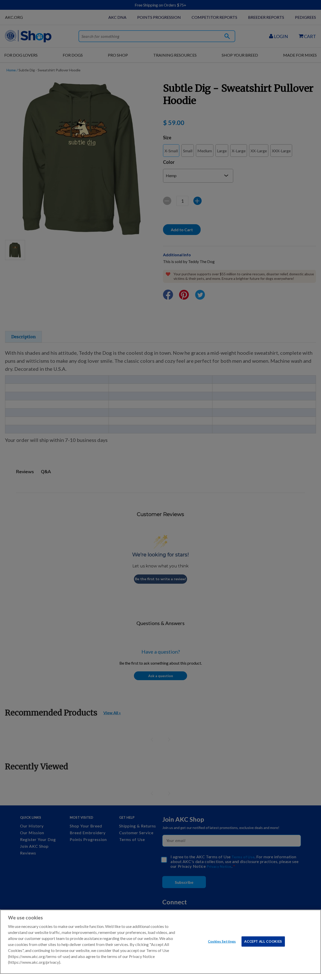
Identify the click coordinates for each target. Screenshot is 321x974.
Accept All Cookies (263, 941)
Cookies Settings (222, 941)
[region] (160, 942)
